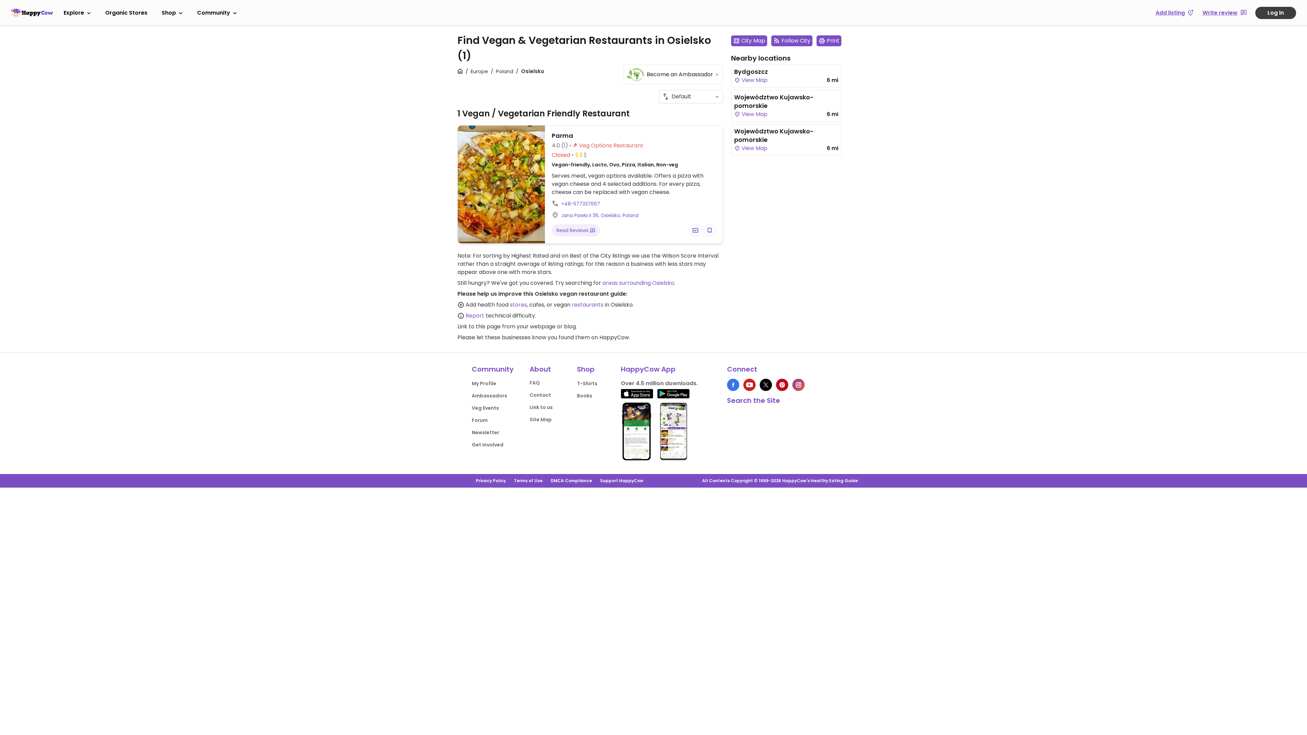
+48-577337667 (580, 203)
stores (518, 305)
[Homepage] (32, 12)
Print (833, 41)
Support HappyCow (621, 481)
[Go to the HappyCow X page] (766, 385)
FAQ (535, 382)
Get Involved (487, 444)
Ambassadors (489, 395)
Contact (540, 395)
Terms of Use (528, 481)
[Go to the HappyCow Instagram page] (798, 385)
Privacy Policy (491, 481)
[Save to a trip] (695, 230)
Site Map (541, 419)
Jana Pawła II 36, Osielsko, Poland (600, 215)
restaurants (587, 305)
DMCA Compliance (571, 481)
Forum (480, 420)
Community (213, 13)
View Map (754, 80)
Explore (74, 13)
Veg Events (485, 408)
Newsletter (485, 432)
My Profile (484, 383)
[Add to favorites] (710, 230)
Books (584, 395)
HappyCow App (648, 369)
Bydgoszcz (751, 71)
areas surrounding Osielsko (638, 283)
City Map (753, 41)
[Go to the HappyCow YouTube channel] (749, 385)
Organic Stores (126, 13)
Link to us (541, 407)
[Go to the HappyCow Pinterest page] (782, 385)
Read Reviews (573, 230)
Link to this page (479, 326)
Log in (1276, 13)
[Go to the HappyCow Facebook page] (733, 385)
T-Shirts (587, 383)
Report (475, 316)
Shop (169, 13)
